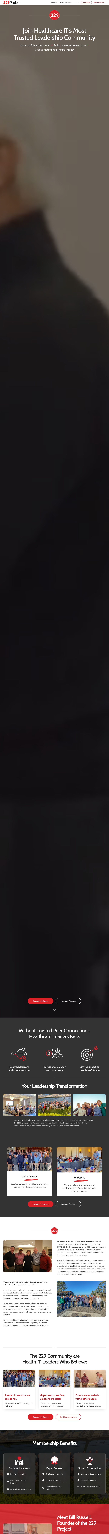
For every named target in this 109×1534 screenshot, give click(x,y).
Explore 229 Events (40, 1001)
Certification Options (68, 1417)
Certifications (65, 2)
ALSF (76, 2)
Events (54, 2)
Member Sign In (100, 2)
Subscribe (86, 2)
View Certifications (68, 1001)
